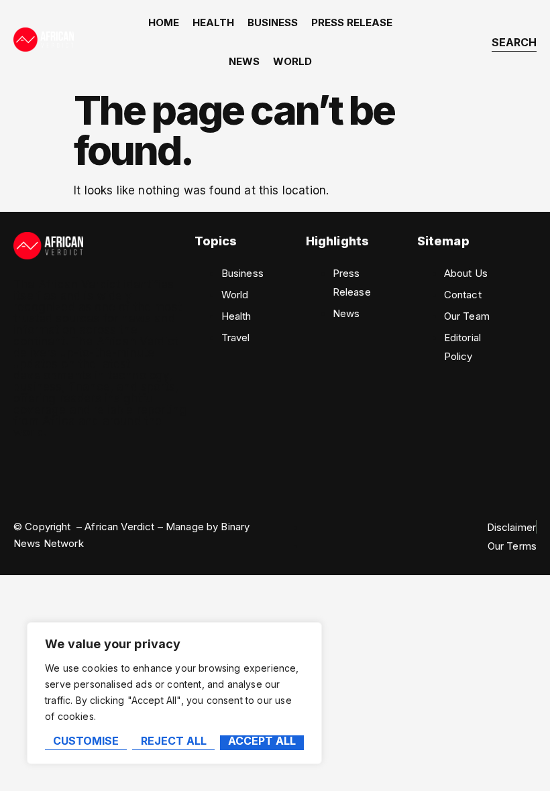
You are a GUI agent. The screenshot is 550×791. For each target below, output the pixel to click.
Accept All (262, 741)
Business (273, 22)
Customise (86, 741)
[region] (174, 693)
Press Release (351, 22)
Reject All (174, 741)
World (292, 61)
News (244, 61)
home (163, 22)
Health (213, 22)
